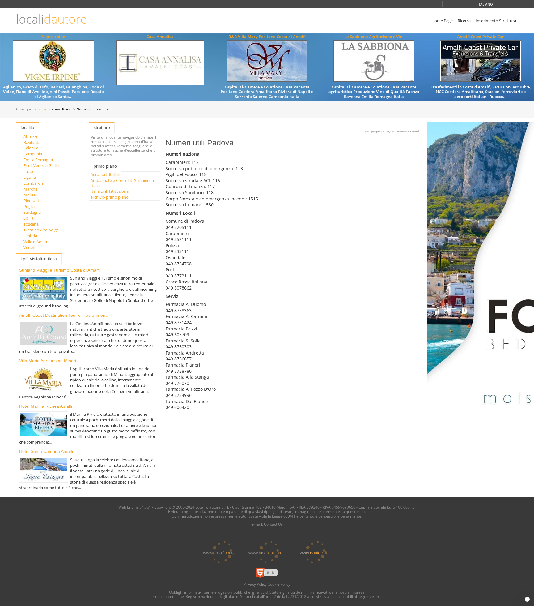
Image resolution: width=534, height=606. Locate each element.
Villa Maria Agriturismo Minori (47, 360)
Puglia (29, 206)
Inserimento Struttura (496, 21)
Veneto (30, 247)
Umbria (30, 236)
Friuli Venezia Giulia (41, 165)
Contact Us (273, 524)
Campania (32, 154)
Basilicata (31, 142)
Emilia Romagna (38, 159)
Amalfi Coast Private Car (480, 36)
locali (51, 19)
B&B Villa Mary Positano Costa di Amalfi (267, 36)
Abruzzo (31, 136)
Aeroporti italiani (106, 174)
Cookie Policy (279, 584)
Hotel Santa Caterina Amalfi (46, 451)
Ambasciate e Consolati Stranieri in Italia (122, 183)
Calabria (30, 148)
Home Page (442, 21)
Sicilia (28, 218)
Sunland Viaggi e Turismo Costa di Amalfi (59, 270)
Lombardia (33, 183)
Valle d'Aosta (35, 241)
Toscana (31, 224)
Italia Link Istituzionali (110, 191)
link (378, 596)
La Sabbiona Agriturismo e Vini (374, 36)
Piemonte (32, 200)
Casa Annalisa (160, 36)
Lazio (28, 171)
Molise (29, 195)
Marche (30, 189)
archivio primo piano (110, 197)
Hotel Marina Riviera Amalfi (45, 406)
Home (41, 109)
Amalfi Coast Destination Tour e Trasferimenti (63, 315)
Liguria (29, 177)
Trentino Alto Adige (41, 230)
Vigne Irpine (53, 36)
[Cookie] (527, 599)
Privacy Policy (255, 584)
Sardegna (32, 212)
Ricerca (464, 21)
